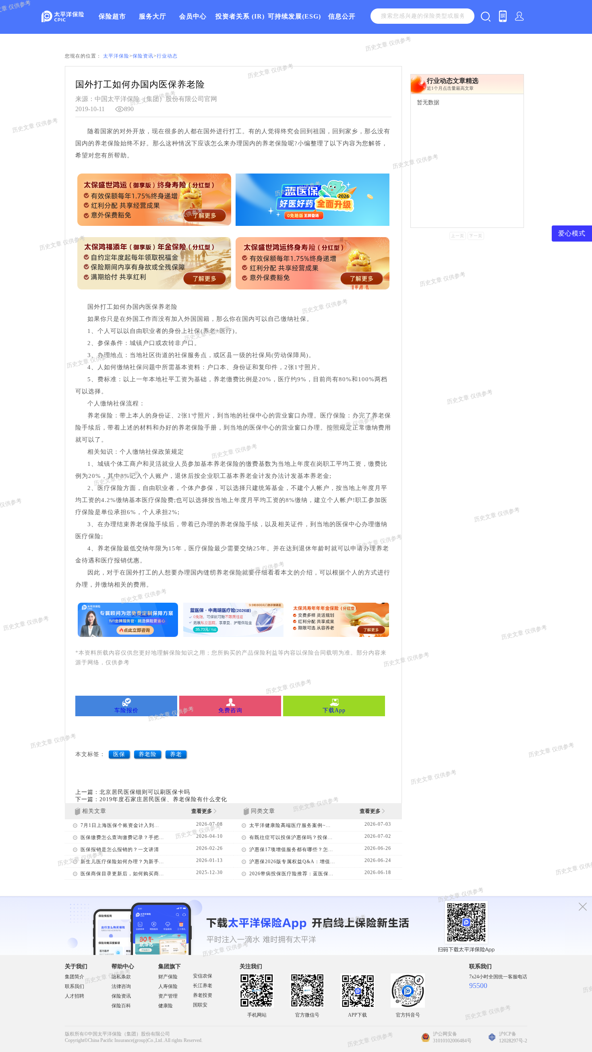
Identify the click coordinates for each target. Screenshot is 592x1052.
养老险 (148, 754)
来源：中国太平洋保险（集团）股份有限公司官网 (146, 98)
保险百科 (121, 1006)
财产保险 (168, 977)
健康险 (165, 1006)
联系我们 (74, 986)
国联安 (200, 1005)
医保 (119, 754)
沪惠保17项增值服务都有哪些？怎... (291, 849)
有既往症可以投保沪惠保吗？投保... (291, 837)
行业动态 (167, 56)
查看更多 (202, 811)
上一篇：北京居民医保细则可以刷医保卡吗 (132, 792)
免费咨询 (230, 710)
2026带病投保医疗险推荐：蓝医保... (291, 873)
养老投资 (202, 995)
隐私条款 (121, 977)
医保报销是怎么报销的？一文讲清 (120, 849)
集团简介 (74, 977)
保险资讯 (142, 56)
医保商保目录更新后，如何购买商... (122, 873)
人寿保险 (168, 986)
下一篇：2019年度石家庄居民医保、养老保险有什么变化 (151, 799)
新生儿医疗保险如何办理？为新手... (122, 861)
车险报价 (126, 710)
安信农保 (202, 976)
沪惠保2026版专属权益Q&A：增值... (292, 861)
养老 (176, 754)
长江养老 (202, 985)
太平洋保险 (116, 56)
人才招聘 (74, 996)
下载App (334, 710)
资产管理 (168, 996)
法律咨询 (121, 986)
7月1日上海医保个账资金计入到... (120, 825)
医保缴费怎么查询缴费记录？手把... (122, 837)
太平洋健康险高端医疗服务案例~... (290, 825)
